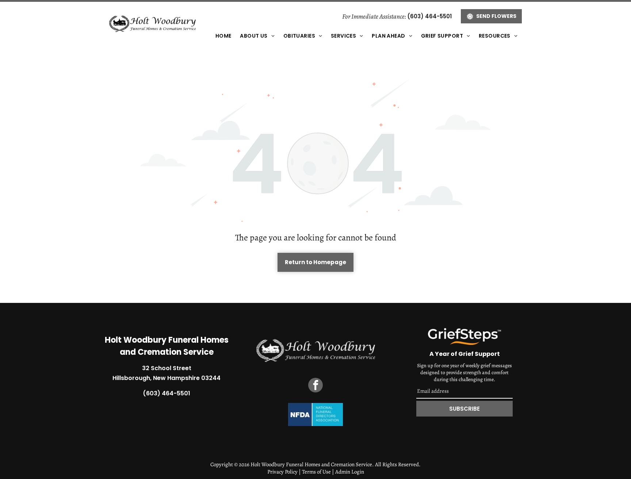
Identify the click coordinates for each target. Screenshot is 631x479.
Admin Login (349, 471)
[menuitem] (223, 36)
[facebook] (315, 386)
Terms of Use (316, 471)
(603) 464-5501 (429, 16)
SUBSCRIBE (464, 409)
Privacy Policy (282, 471)
